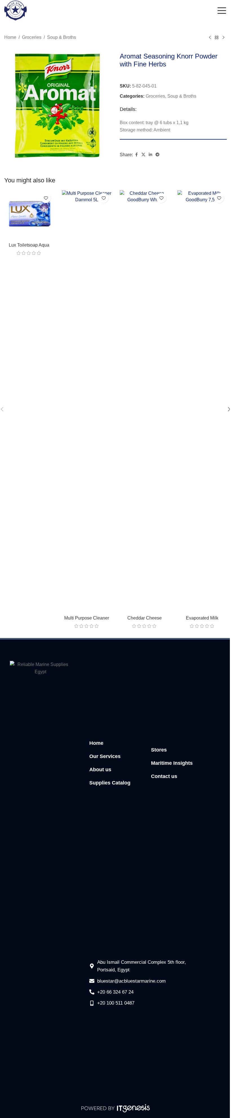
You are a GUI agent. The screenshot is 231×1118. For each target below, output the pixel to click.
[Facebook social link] (136, 154)
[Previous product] (209, 37)
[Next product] (223, 37)
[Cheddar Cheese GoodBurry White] (144, 401)
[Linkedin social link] (150, 154)
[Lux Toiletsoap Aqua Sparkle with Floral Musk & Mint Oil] (29, 215)
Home (10, 37)
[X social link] (143, 154)
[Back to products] (216, 37)
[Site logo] (15, 10)
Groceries (31, 37)
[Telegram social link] (157, 154)
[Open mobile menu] (222, 10)
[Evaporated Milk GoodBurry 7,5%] (202, 401)
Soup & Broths (61, 37)
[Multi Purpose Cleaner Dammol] (86, 401)
